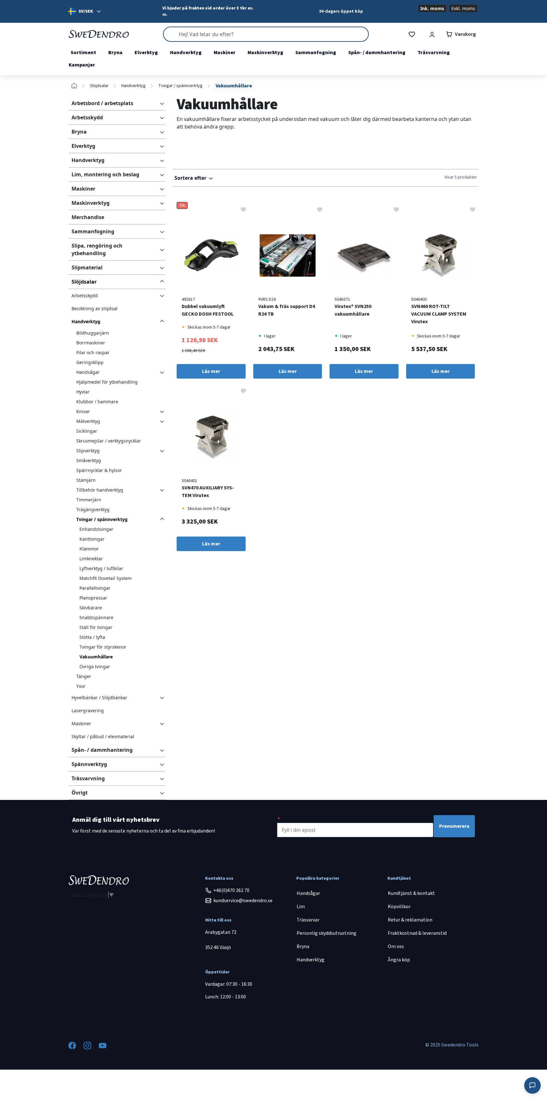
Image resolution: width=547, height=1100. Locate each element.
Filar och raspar (93, 352)
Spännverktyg (89, 764)
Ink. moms (432, 8)
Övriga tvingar (94, 666)
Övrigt (80, 792)
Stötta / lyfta (92, 637)
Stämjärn (86, 480)
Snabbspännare (96, 617)
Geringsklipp (90, 362)
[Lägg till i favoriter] (243, 209)
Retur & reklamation (410, 919)
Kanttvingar (91, 539)
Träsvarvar (308, 919)
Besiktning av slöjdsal (94, 308)
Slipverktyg (88, 451)
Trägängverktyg (93, 509)
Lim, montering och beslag (105, 174)
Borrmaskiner (90, 343)
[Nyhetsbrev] (278, 819)
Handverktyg (186, 52)
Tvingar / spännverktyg (180, 86)
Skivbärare (90, 608)
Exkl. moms (463, 8)
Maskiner (225, 52)
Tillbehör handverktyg (99, 490)
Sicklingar (86, 431)
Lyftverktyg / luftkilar (101, 568)
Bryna (115, 52)
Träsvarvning (434, 52)
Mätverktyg (88, 421)
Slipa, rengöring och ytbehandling (97, 249)
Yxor (80, 686)
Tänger (83, 676)
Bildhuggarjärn (92, 333)
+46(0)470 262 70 (231, 890)
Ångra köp (399, 959)
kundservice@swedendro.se (243, 900)
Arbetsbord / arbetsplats (102, 103)
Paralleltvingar (94, 588)
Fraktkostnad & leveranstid (417, 933)
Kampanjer (82, 64)
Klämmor (89, 549)
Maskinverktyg (265, 52)
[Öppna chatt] (532, 1085)
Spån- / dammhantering (377, 52)
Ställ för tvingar (95, 627)
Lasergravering (88, 710)
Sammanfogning (315, 52)
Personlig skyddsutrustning (326, 933)
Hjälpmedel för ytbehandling (107, 382)
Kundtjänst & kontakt (411, 893)
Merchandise (88, 217)
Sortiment (83, 52)
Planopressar (93, 598)
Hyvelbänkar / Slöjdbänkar (99, 698)
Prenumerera (454, 826)
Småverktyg (88, 460)
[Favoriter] (412, 34)
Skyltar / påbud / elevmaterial (103, 736)
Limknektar (91, 559)
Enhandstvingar (96, 529)
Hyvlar (83, 392)
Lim (301, 906)
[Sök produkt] (266, 34)
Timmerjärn (88, 500)
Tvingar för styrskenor (102, 647)
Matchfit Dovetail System (105, 578)
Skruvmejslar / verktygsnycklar (108, 441)
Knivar (83, 411)
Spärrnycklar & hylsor (99, 470)
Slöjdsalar (99, 86)
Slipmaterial (87, 267)
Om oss (396, 946)
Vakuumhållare (96, 657)
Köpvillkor (399, 906)
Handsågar (88, 372)
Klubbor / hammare (97, 402)
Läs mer (211, 371)
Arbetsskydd (87, 117)
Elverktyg (146, 52)
